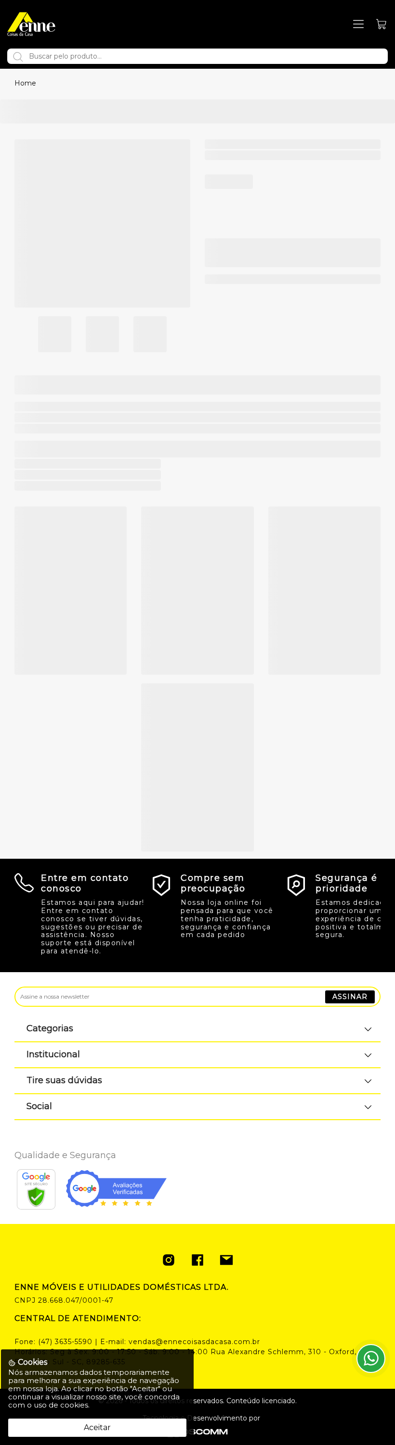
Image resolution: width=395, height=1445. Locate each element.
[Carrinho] (382, 24)
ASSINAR (350, 996)
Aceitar (97, 1427)
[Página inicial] (31, 24)
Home (25, 83)
